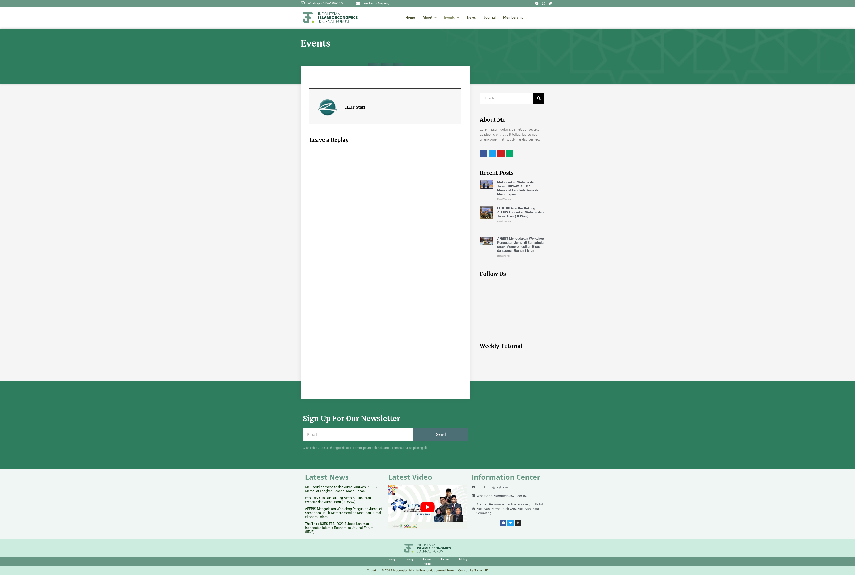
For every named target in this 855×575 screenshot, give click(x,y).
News (471, 17)
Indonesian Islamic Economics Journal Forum (424, 570)
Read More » (504, 199)
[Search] (538, 98)
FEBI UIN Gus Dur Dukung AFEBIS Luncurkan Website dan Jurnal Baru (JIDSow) (520, 212)
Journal (489, 17)
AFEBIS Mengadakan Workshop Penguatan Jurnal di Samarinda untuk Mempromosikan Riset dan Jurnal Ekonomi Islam (520, 245)
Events (449, 17)
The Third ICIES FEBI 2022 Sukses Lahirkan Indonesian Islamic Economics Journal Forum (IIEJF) (339, 528)
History (391, 559)
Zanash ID (481, 570)
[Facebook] (536, 3)
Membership (513, 17)
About (427, 17)
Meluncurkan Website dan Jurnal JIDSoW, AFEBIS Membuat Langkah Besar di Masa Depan (517, 188)
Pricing (463, 559)
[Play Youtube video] (427, 507)
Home (410, 17)
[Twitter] (550, 3)
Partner (427, 559)
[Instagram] (543, 3)
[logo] (330, 17)
